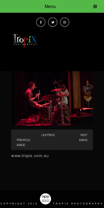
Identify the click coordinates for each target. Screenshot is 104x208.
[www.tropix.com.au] (52, 124)
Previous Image (23, 142)
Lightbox (48, 134)
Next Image (83, 137)
